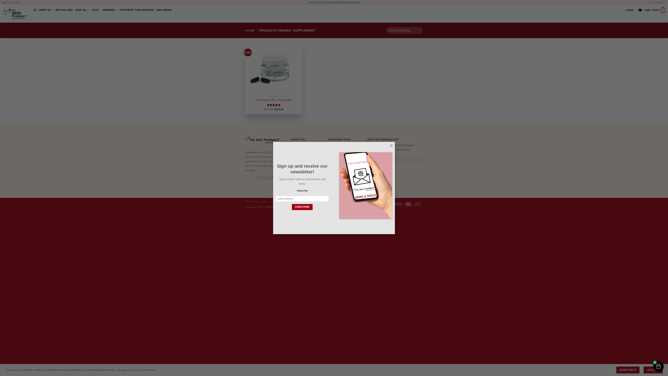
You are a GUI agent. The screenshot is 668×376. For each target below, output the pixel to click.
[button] (658, 366)
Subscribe (302, 191)
